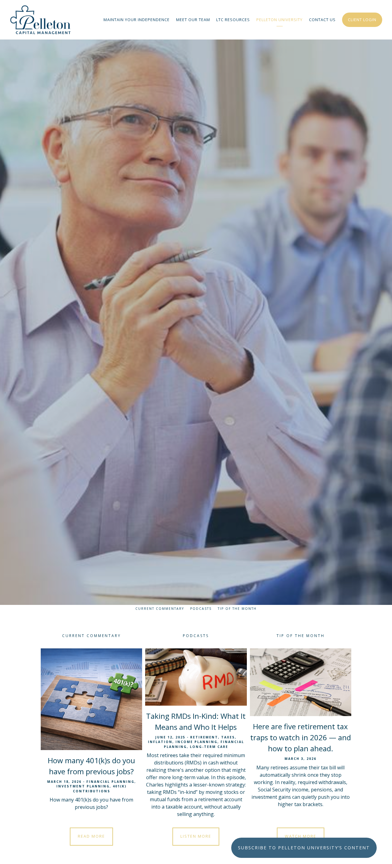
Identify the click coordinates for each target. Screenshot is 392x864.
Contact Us (322, 19)
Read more (91, 836)
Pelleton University (279, 19)
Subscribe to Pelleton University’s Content (304, 848)
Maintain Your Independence (137, 19)
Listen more (195, 836)
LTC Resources (233, 19)
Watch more (300, 836)
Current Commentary (159, 608)
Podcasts (201, 608)
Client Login (362, 19)
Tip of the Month (237, 608)
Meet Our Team (193, 19)
